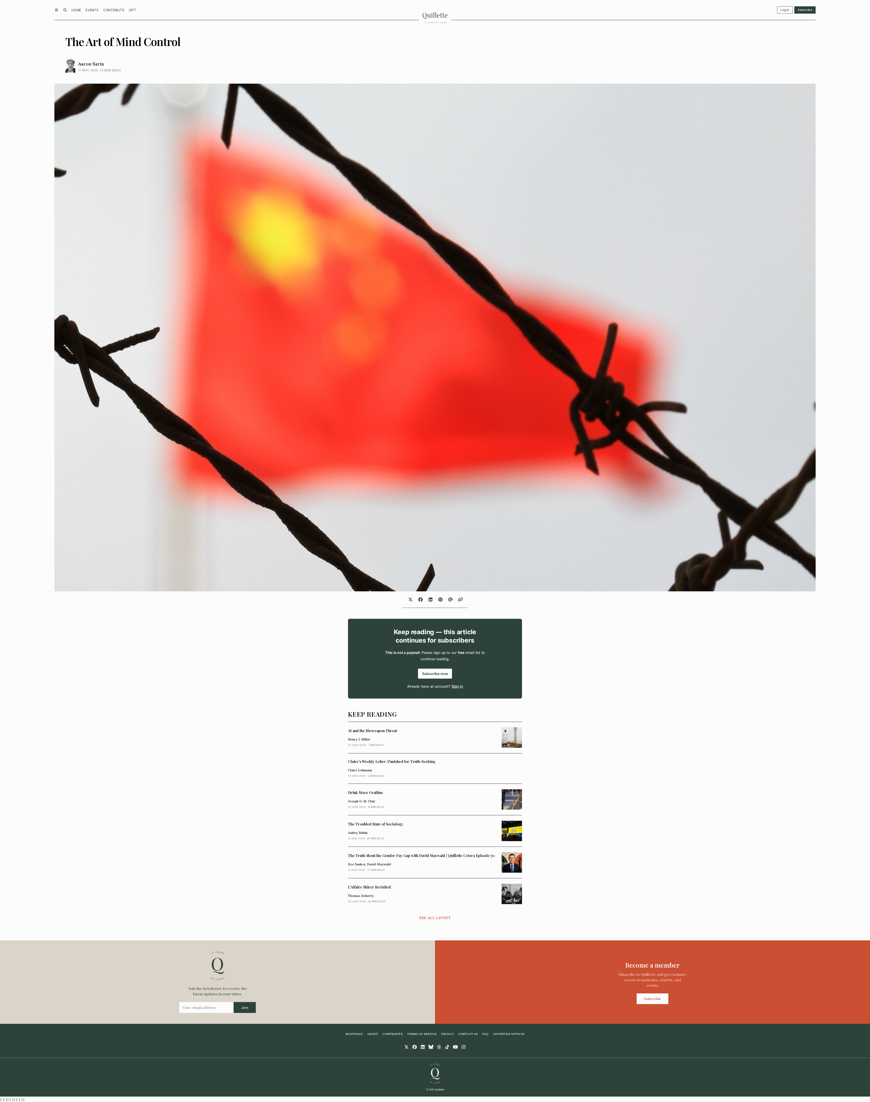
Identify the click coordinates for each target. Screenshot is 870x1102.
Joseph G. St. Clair (361, 801)
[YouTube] (455, 1047)
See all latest (435, 917)
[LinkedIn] (422, 1047)
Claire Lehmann (360, 770)
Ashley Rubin (357, 833)
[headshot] (70, 66)
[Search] (65, 10)
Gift (132, 10)
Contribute (114, 10)
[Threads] (439, 1047)
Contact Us (468, 1034)
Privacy (447, 1034)
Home (76, 10)
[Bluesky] (431, 1047)
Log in (785, 10)
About (372, 1034)
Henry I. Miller (359, 739)
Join (244, 1008)
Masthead (354, 1034)
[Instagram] (463, 1047)
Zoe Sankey (356, 864)
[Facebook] (414, 1047)
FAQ (485, 1034)
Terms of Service (422, 1034)
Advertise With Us (508, 1034)
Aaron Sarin (91, 64)
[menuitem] (76, 10)
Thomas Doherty (361, 896)
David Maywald (379, 864)
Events (92, 10)
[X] (406, 1047)
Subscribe (805, 10)
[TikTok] (447, 1047)
